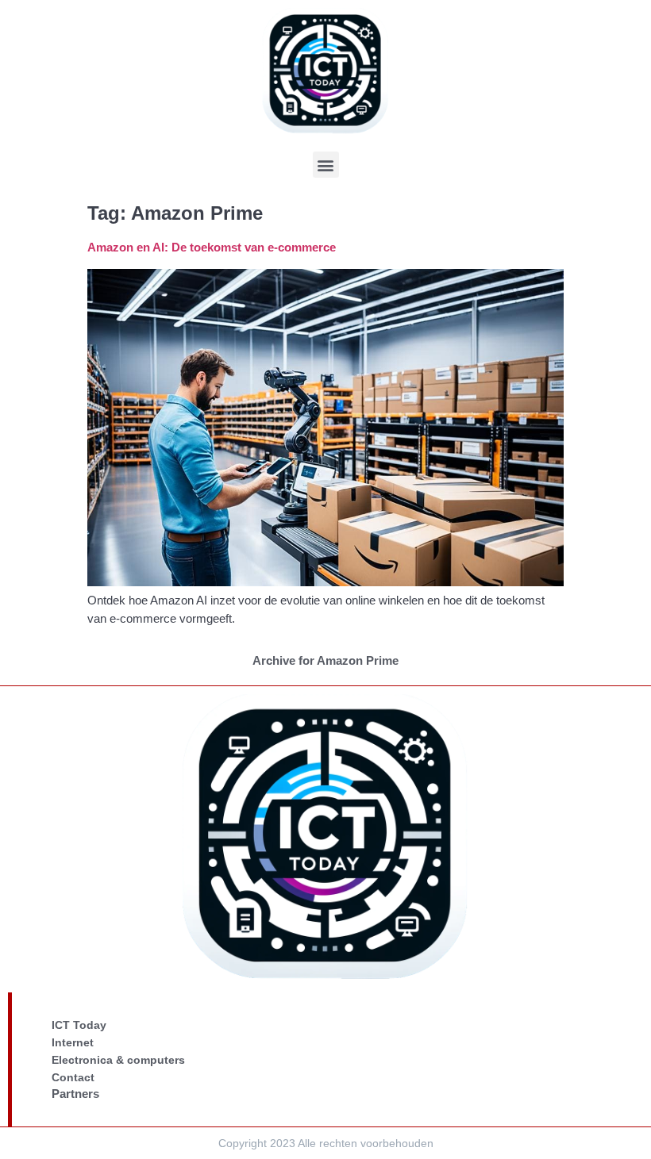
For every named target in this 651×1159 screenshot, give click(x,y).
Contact (73, 1077)
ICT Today (79, 1025)
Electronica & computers (118, 1059)
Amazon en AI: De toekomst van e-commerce (211, 247)
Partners (75, 1093)
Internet (73, 1042)
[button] (326, 165)
